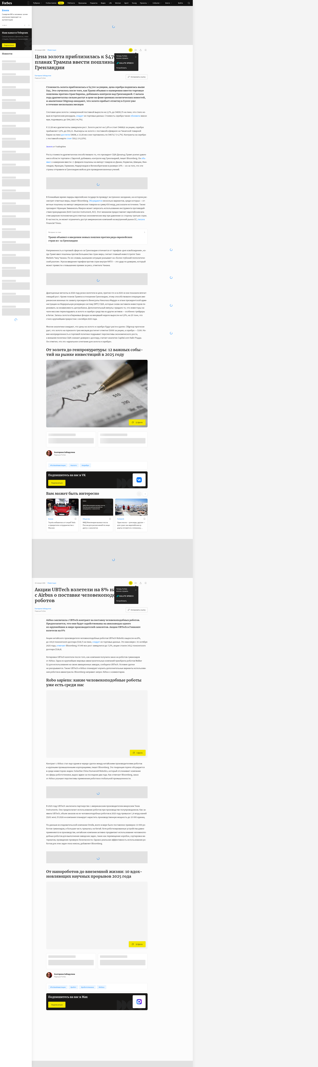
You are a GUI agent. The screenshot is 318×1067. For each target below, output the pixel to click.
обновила (135, 115)
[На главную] (7, 3)
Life (110, 3)
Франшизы (82, 3)
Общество (86, 519)
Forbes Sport (121, 1041)
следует (80, 115)
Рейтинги (71, 3)
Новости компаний (89, 1041)
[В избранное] (76, 519)
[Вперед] (152, 440)
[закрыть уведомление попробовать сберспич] (136, 57)
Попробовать (121, 68)
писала (141, 219)
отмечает (61, 645)
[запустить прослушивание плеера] (136, 50)
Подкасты (93, 3)
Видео (103, 3)
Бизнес (50, 519)
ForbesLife (120, 519)
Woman (118, 3)
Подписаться (56, 483)
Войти (180, 3)
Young (134, 3)
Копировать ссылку (138, 77)
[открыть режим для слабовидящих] (131, 50)
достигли (65, 134)
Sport (126, 3)
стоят (69, 138)
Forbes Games (54, 3)
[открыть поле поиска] (189, 3)
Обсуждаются (95, 200)
